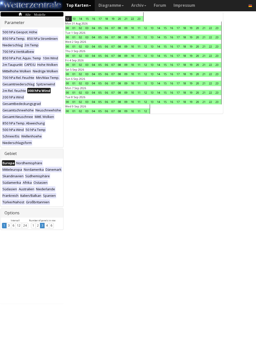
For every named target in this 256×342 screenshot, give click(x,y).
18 (106, 19)
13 (74, 19)
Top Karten (77, 5)
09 (126, 28)
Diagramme (109, 5)
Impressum (184, 5)
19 (113, 19)
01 (74, 28)
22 (132, 19)
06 (106, 28)
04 (93, 28)
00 (67, 28)
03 (87, 28)
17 (100, 19)
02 (80, 28)
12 (18, 225)
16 (93, 19)
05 (100, 28)
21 (126, 19)
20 (119, 19)
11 (139, 28)
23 (139, 19)
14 (80, 19)
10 (132, 28)
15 (87, 19)
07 (113, 28)
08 (119, 28)
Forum (160, 5)
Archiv (137, 5)
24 (25, 225)
